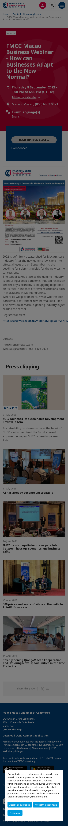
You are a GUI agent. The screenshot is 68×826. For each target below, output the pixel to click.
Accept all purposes (19, 804)
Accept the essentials (46, 804)
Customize (15, 813)
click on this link (39, 796)
